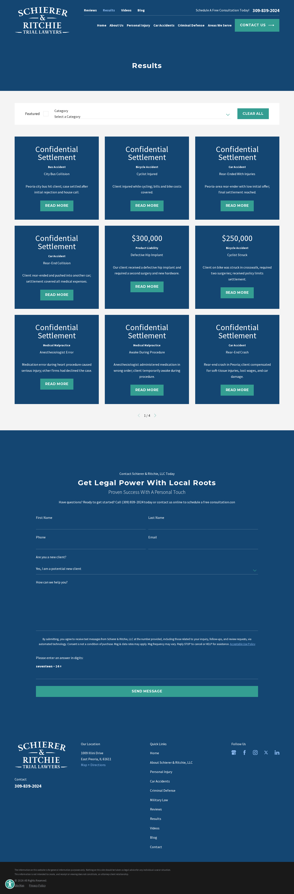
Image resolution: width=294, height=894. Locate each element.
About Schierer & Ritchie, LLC (171, 762)
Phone (41, 537)
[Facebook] (244, 752)
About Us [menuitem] (117, 25)
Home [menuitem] (101, 25)
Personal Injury (161, 772)
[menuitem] (19, 885)
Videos (126, 10)
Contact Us (253, 25)
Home (154, 753)
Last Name (156, 518)
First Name (44, 518)
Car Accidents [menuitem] (164, 25)
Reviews (90, 10)
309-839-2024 (266, 10)
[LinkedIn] (277, 752)
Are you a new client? (51, 557)
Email (152, 537)
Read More (56, 206)
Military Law (159, 800)
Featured (32, 113)
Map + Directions (93, 765)
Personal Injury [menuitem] (138, 25)
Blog (141, 10)
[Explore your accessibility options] (10, 884)
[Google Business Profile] (233, 752)
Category (61, 111)
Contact (156, 847)
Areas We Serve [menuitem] (220, 25)
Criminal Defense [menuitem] (191, 25)
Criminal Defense (162, 790)
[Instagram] (255, 752)
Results (109, 10)
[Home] (42, 20)
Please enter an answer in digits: (59, 658)
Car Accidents (160, 781)
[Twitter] (266, 752)
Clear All (253, 114)
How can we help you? (52, 582)
